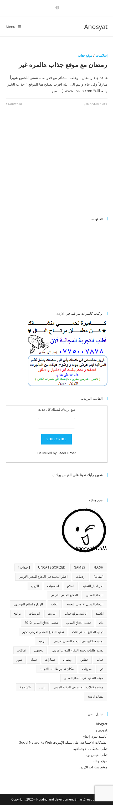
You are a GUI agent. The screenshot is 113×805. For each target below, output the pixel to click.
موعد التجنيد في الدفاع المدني (84, 678)
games (79, 567)
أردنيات (80, 576)
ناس (42, 687)
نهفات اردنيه (95, 696)
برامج (17, 613)
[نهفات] (99, 576)
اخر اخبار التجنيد (93, 586)
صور (19, 659)
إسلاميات (101, 55)
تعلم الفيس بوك (96, 754)
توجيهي (38, 650)
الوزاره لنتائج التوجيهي (28, 604)
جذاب (100, 659)
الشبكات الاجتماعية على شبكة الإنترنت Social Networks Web (63, 742)
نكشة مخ (25, 687)
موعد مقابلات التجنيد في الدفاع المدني (78, 687)
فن (102, 668)
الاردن (35, 586)
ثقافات (21, 650)
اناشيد (100, 613)
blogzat (101, 724)
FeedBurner (67, 453)
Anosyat (95, 26)
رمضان (67, 659)
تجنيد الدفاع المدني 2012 (41, 622)
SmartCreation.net (88, 799)
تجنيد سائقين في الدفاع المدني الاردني (78, 641)
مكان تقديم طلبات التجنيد (57, 668)
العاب (54, 604)
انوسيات (34, 613)
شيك (33, 659)
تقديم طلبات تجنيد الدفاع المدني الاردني (78, 650)
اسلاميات (53, 586)
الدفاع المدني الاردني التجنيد (84, 604)
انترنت (52, 613)
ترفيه (41, 641)
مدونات (86, 668)
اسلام (70, 586)
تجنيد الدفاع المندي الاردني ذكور (43, 632)
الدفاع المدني (94, 595)
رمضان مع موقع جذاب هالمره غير (63, 64)
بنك (101, 622)
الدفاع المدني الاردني (64, 595)
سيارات (50, 659)
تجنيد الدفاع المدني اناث (87, 632)
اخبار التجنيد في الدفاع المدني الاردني (43, 576)
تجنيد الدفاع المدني (78, 622)
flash (99, 567)
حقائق (84, 659)
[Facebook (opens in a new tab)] (56, 7)
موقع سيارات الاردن (93, 767)
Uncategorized (51, 567)
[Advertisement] (63, 167)
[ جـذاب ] (24, 567)
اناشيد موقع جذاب (76, 613)
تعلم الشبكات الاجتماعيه (90, 748)
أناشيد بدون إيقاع (95, 736)
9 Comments (97, 104)
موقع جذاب (85, 55)
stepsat (101, 730)
